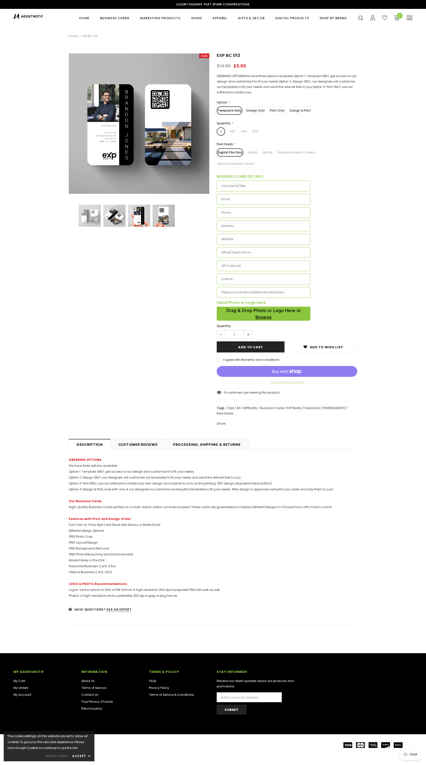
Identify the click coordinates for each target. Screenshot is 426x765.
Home (73, 36)
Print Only (277, 110)
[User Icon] (372, 17)
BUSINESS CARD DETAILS (240, 176)
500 (256, 131)
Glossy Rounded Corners (296, 152)
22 (225, 392)
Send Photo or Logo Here (241, 302)
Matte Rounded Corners (236, 164)
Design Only (256, 110)
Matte (267, 152)
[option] (139, 123)
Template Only (229, 110)
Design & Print (300, 110)
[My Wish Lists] (384, 17)
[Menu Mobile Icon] (409, 18)
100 (232, 131)
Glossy (253, 152)
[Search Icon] (360, 17)
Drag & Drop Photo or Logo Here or (263, 314)
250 (244, 131)
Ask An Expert (119, 609)
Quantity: (224, 326)
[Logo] (42, 16)
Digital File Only (230, 152)
